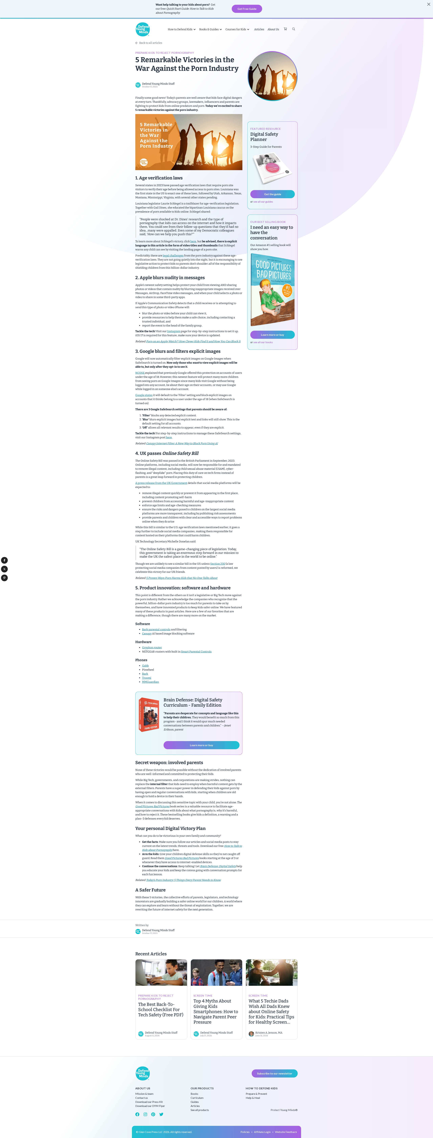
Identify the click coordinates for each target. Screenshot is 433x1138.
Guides (195, 1101)
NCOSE (140, 372)
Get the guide (272, 194)
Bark (145, 673)
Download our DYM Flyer (150, 1105)
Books (194, 1093)
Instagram (173, 331)
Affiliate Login (262, 1131)
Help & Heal (253, 1097)
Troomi (146, 677)
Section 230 (217, 563)
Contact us (141, 1097)
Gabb (145, 665)
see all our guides (263, 201)
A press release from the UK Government (161, 483)
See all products (200, 1109)
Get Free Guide (246, 8)
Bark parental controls (156, 629)
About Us (273, 29)
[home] (142, 29)
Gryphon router (152, 647)
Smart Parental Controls (196, 651)
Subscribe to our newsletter (274, 1073)
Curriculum (197, 1097)
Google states (144, 395)
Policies (245, 1131)
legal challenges (173, 255)
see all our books (263, 342)
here (193, 241)
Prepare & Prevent (256, 1093)
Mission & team (144, 1093)
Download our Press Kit (149, 1101)
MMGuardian (150, 681)
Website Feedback (286, 1131)
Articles (259, 29)
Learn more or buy (201, 745)
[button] (4, 560)
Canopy (147, 633)
